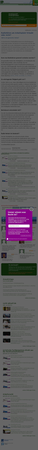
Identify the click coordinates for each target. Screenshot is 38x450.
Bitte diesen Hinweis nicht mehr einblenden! (18, 238)
